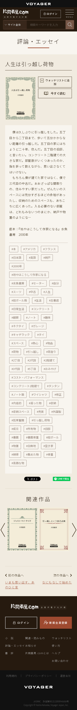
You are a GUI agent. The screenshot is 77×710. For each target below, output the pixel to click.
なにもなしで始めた (57, 582)
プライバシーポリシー (38, 675)
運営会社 (65, 675)
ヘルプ (56, 653)
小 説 (9, 638)
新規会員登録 (58, 622)
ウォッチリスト (61, 638)
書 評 (9, 653)
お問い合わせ (60, 660)
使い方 (56, 645)
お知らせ (31, 645)
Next (74, 530)
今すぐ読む (58, 93)
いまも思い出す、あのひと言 (20, 585)
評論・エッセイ (15, 645)
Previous (2, 530)
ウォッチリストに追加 (57, 81)
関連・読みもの (35, 638)
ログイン (52, 13)
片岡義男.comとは (37, 653)
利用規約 (11, 675)
